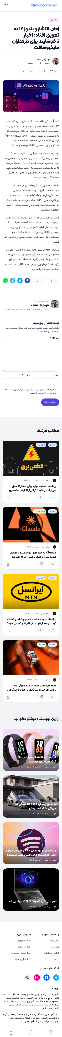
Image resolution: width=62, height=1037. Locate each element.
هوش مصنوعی (39, 511)
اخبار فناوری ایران (23, 959)
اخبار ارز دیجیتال (23, 947)
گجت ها (42, 644)
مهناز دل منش (43, 59)
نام (56, 376)
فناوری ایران (41, 444)
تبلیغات (55, 959)
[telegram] (13, 280)
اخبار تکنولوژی (24, 941)
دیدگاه (54, 338)
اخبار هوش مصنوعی (21, 953)
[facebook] (27, 280)
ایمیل (26, 376)
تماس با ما (54, 941)
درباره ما (55, 947)
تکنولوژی (53, 19)
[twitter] (20, 280)
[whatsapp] (5, 280)
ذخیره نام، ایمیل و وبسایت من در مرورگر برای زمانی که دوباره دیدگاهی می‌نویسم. (30, 391)
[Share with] (22, 71)
